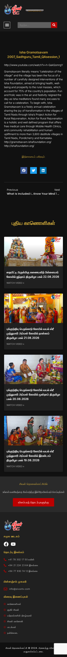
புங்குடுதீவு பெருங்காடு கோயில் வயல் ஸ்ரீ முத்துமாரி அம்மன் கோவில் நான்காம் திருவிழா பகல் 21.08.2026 (30, 333)
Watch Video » (15, 282)
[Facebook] (6, 544)
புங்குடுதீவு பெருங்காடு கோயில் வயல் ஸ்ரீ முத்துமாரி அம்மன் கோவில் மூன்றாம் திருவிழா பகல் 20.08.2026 (33, 394)
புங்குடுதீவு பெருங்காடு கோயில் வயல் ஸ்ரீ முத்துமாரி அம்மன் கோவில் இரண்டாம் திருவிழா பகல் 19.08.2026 (30, 455)
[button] (7, 25)
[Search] (54, 25)
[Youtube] (13, 544)
